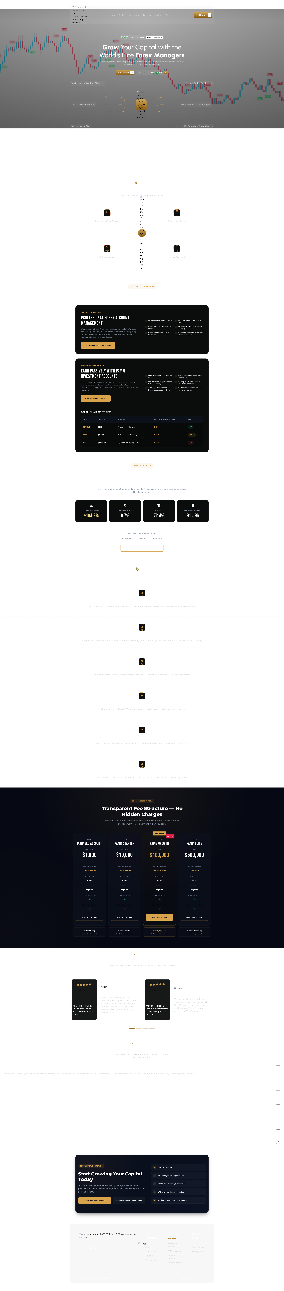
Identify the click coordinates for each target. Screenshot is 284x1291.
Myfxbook (126, 538)
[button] (132, 1028)
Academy (158, 15)
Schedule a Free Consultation (129, 1200)
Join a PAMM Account (96, 398)
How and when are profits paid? (19, 1102)
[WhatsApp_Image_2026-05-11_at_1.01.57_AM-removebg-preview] (80, 15)
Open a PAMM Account (95, 1200)
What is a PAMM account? (17, 1082)
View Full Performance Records (142, 548)
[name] (81, 1248)
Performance (134, 15)
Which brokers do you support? (19, 1131)
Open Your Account (90, 917)
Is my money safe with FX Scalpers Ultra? (24, 1067)
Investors (147, 15)
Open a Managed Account (98, 345)
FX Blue (142, 538)
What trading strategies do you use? (22, 1122)
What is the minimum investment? (20, 1092)
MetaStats (157, 538)
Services (122, 15)
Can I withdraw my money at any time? (23, 1112)
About (168, 15)
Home (112, 15)
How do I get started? (14, 1141)
